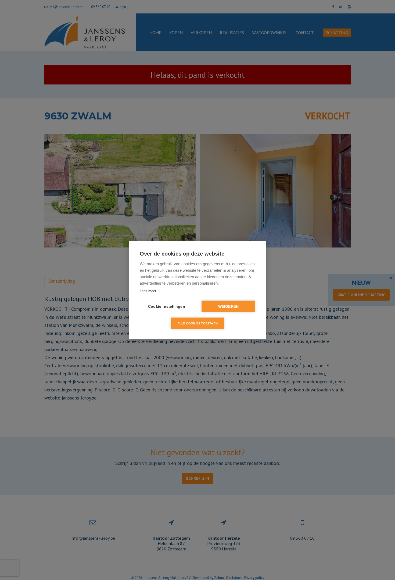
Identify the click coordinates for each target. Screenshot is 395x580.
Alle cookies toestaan (197, 323)
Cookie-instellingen (166, 307)
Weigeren (228, 307)
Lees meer (148, 291)
